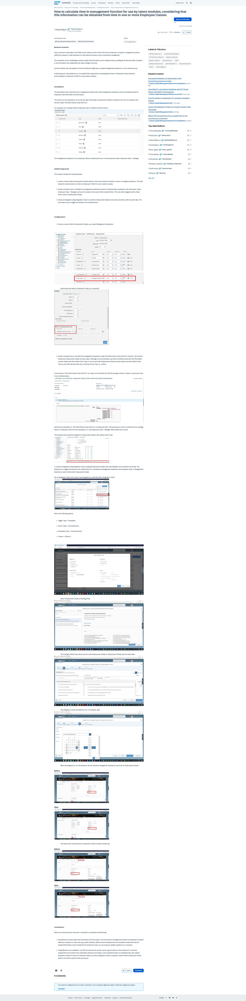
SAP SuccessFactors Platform (86, 41)
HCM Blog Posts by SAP (103, 7)
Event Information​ (184, 63)
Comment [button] (138, 970)
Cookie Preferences (125, 998)
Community (66, 3)
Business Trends (170, 57)
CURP (176, 60)
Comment (61, 988)
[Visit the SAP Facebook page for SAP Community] (166, 997)
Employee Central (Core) (155, 63)
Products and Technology (81, 3)
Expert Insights (160, 67)
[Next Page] (171, 69)
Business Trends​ (153, 60)
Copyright (87, 998)
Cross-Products (166, 60)
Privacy (70, 998)
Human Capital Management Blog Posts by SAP (166, 94)
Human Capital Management (87, 7)
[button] (183, 32)
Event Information (170, 63)
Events (118, 3)
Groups (93, 3)
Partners (110, 3)
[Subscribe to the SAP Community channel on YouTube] (173, 997)
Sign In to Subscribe (182, 19)
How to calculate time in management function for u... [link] (125, 7)
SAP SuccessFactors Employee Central (65, 41)
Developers (102, 3)
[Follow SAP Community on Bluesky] (169, 997)
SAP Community (58, 7)
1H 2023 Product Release (171, 54)
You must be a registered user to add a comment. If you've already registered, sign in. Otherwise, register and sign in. (96, 985)
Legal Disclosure (97, 998)
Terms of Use (78, 998)
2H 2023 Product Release (156, 57)
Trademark (107, 998)
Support (115, 998)
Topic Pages (136, 3)
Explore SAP (180, 3)
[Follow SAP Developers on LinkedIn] (176, 997)
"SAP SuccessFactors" (155, 54)
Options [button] (175, 23)
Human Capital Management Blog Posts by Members (168, 83)
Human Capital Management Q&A (161, 103)
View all (150, 178)
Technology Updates (130, 42)
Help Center (126, 3)
